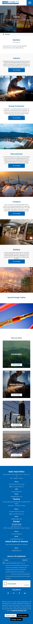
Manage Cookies (16, 619)
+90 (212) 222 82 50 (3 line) (16, 484)
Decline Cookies (10, 615)
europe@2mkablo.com (16, 539)
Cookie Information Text (18, 610)
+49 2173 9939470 (16, 534)
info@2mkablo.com (16, 519)
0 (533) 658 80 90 (16, 491)
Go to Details (16, 70)
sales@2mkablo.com (16, 496)
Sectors (7, 34)
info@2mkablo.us (16, 550)
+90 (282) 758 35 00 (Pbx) (16, 511)
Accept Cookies (22, 615)
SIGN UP (24, 560)
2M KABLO (10, 2)
